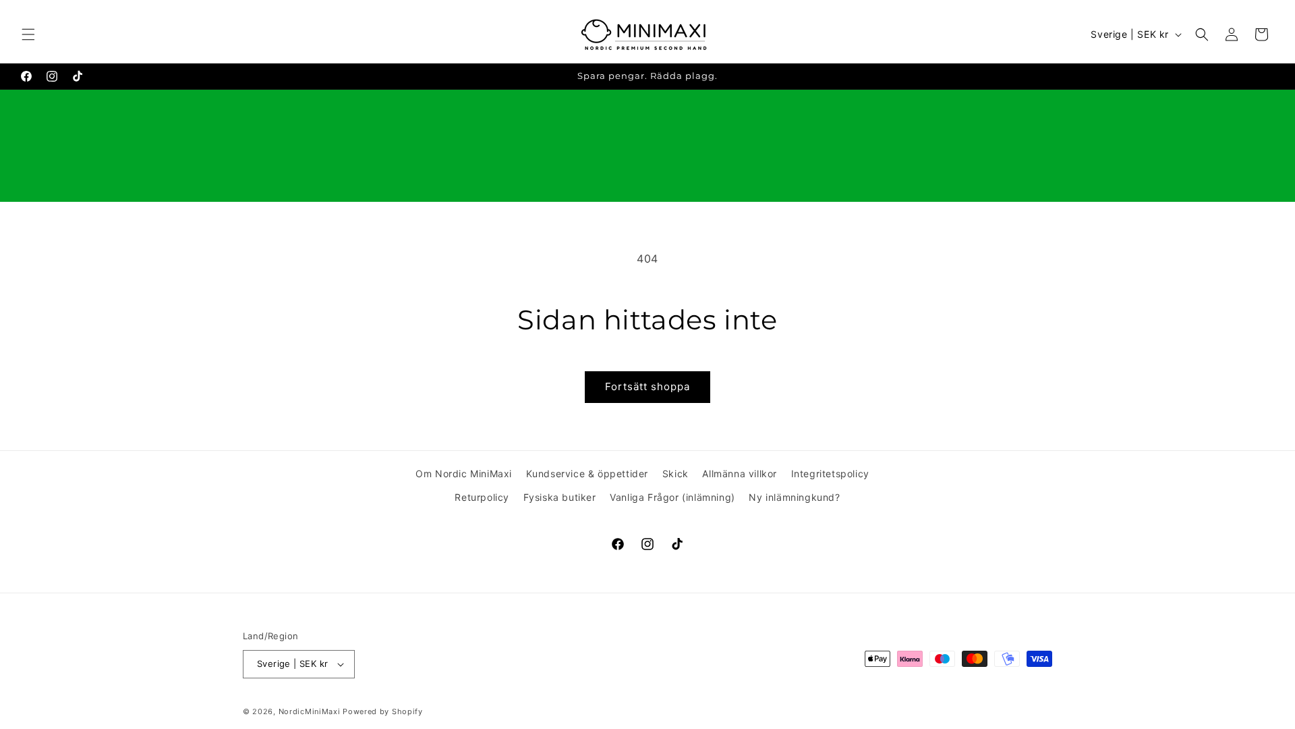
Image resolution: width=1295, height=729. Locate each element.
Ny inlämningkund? (794, 497)
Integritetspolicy (830, 473)
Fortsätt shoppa (647, 386)
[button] (28, 34)
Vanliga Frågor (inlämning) (672, 497)
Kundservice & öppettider (587, 473)
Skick (675, 473)
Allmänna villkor (739, 473)
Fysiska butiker (559, 497)
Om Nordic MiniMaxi (463, 473)
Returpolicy (482, 497)
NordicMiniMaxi (310, 711)
